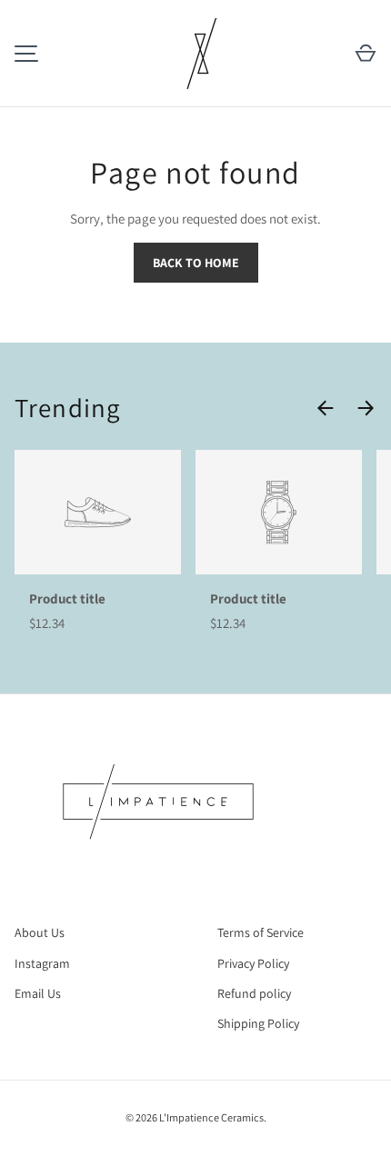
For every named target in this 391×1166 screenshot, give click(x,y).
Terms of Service (260, 932)
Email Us (38, 993)
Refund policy (254, 993)
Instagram (42, 963)
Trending (67, 407)
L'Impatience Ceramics (211, 1117)
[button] (366, 54)
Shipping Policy (258, 1023)
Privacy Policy (253, 963)
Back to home (196, 262)
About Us (40, 932)
